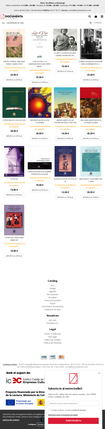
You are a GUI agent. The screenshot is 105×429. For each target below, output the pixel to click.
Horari (52, 303)
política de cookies (11, 420)
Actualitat (52, 297)
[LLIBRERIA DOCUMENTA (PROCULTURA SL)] (12, 17)
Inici (52, 285)
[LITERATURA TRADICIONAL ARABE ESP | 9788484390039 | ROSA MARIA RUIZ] (14, 220)
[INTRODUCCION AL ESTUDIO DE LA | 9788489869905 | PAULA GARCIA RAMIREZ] (65, 161)
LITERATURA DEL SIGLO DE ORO (14, 120)
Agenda (52, 291)
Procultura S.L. (52, 323)
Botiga (53, 288)
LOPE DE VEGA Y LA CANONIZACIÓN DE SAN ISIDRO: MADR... (39, 63)
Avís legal (52, 336)
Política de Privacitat (53, 343)
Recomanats (52, 294)
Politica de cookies (52, 339)
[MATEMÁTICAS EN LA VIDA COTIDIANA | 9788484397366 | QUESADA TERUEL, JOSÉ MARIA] (40, 102)
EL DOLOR (14, 179)
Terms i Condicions (52, 333)
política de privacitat (79, 410)
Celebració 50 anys (52, 309)
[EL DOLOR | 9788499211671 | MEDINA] (14, 161)
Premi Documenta (52, 300)
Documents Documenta (52, 306)
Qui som (52, 320)
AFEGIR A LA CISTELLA (14, 80)
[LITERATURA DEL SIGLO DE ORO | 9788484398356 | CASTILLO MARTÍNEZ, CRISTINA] (14, 102)
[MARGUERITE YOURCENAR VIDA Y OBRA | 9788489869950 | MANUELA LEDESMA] (91, 161)
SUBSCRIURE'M (73, 421)
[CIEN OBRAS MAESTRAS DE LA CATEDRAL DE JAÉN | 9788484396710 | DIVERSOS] (91, 102)
